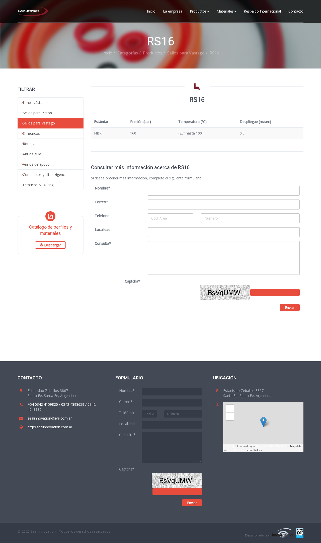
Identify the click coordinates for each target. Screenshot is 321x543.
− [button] (230, 416)
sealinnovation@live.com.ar (50, 418)
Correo (101, 201)
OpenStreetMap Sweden (271, 446)
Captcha (132, 281)
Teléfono (102, 215)
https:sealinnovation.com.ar (50, 427)
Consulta (103, 243)
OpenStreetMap (237, 450)
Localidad (102, 229)
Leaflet (228, 446)
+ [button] (230, 408)
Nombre (102, 188)
